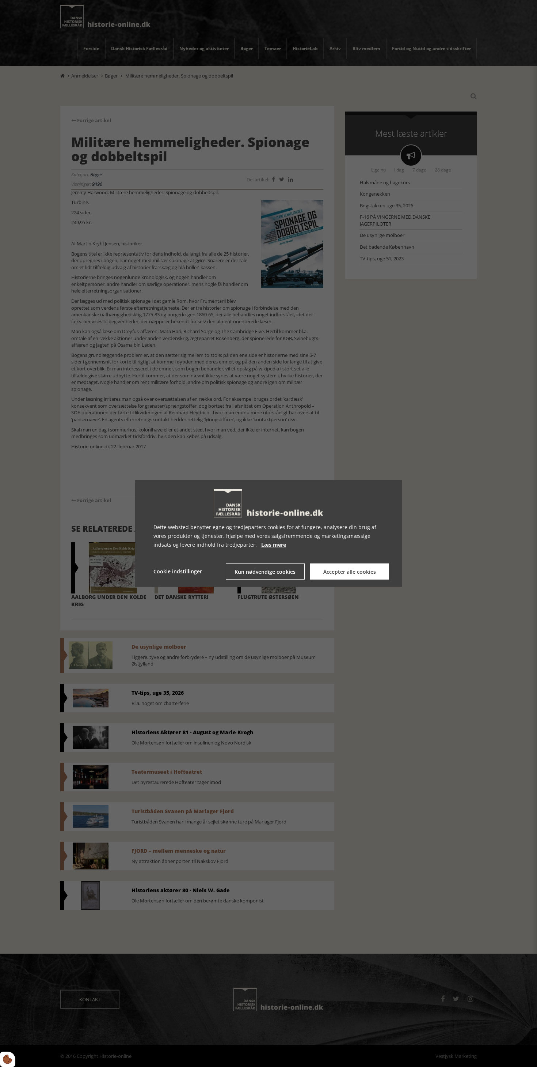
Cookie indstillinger (177, 571)
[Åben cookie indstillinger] (7, 1059)
